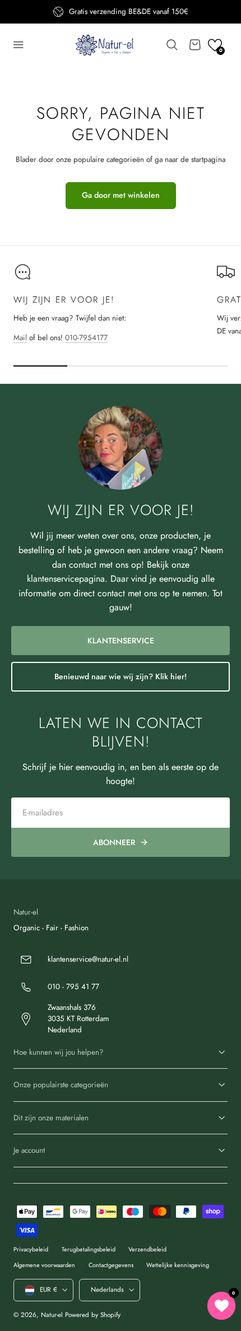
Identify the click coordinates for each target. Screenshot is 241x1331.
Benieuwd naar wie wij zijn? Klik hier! (120, 676)
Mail (20, 337)
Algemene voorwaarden (44, 1264)
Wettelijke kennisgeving (177, 1264)
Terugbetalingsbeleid (88, 1249)
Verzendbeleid (147, 1249)
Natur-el (52, 1314)
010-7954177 (86, 337)
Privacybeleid (30, 1249)
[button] (18, 45)
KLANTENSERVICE (120, 640)
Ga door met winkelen (121, 195)
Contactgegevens (111, 1264)
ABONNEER (114, 842)
